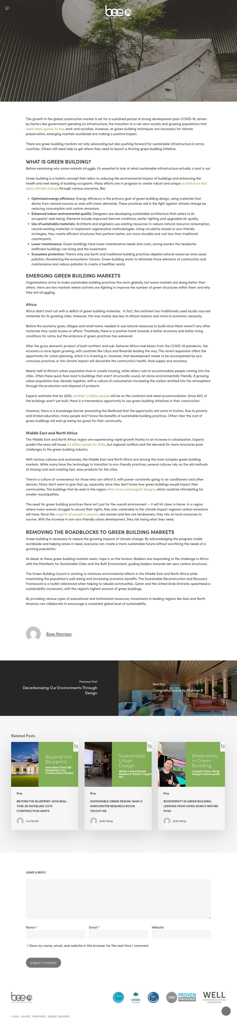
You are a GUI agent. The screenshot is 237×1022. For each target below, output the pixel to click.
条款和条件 (64, 1016)
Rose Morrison (94, 98)
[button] (7, 8)
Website (158, 927)
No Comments (123, 98)
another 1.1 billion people (91, 396)
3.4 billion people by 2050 (86, 444)
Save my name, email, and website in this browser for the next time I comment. (89, 945)
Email (94, 927)
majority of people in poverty (77, 514)
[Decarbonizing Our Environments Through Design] (59, 688)
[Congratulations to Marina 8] (177, 688)
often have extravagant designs (131, 489)
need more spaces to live (45, 129)
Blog (118, 68)
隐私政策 (52, 1016)
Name (32, 927)
